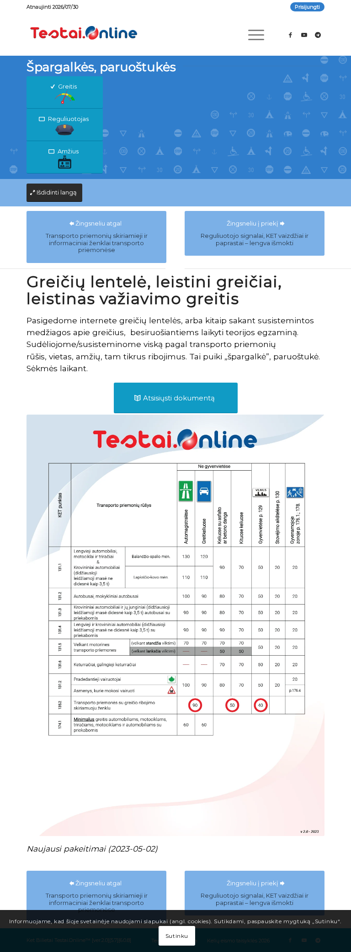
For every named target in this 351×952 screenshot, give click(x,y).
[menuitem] (305, 7)
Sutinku (176, 935)
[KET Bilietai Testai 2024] (84, 34)
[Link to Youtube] (304, 35)
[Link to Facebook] (290, 35)
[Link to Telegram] (317, 35)
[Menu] (251, 34)
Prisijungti (307, 7)
